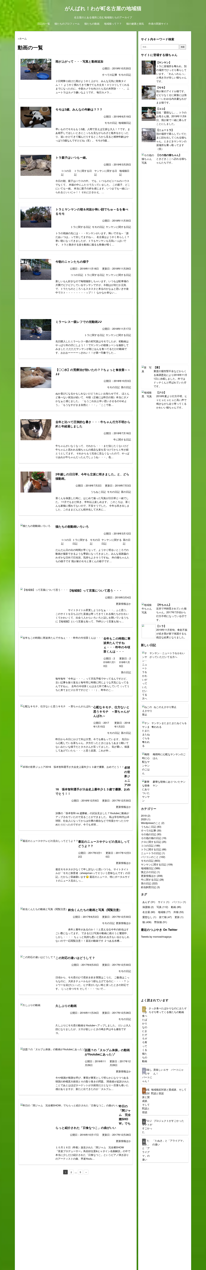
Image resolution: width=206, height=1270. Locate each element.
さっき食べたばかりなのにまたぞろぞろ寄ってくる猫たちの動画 (168, 1010)
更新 (179, 917)
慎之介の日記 (148, 872)
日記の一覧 (43, 23)
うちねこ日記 (148, 826)
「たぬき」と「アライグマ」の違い (168, 1142)
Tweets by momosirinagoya (156, 936)
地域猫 (164, 912)
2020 (144, 819)
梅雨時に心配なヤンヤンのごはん (169, 756)
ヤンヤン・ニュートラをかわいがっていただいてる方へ (167, 655)
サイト (163, 902)
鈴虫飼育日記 (148, 887)
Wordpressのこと (151, 823)
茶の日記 (146, 883)
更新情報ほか (148, 875)
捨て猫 (165, 917)
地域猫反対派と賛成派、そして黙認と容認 (168, 1091)
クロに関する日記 (151, 841)
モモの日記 (147, 860)
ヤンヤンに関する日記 (153, 864)
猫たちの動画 (91, 23)
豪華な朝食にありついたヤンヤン (169, 783)
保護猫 (148, 907)
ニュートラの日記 (151, 853)
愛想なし (149, 917)
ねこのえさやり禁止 (165, 707)
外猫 (178, 912)
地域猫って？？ (113, 23)
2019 (144, 815)
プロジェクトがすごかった (169, 1120)
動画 (176, 907)
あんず (148, 902)
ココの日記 (147, 845)
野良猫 (160, 922)
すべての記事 (148, 830)
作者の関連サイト (158, 23)
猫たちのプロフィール (67, 23)
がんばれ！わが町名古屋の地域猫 (103, 8)
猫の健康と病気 (135, 23)
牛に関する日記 (150, 879)
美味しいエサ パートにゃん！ (168, 1071)
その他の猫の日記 (151, 838)
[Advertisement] (76, 308)
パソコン (179, 902)
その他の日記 (148, 834)
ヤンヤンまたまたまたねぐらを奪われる (169, 725)
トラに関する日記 (151, 849)
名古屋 (148, 912)
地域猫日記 (147, 868)
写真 (162, 907)
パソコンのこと (150, 857)
